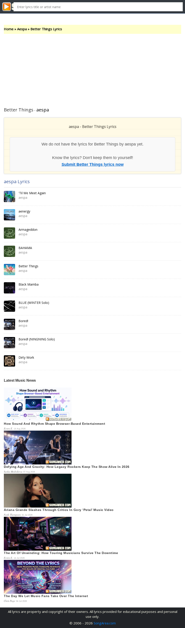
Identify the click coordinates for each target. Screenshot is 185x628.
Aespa (22, 29)
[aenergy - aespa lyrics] (9, 214)
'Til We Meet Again (32, 193)
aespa (42, 110)
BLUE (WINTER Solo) (33, 302)
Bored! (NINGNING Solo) (36, 339)
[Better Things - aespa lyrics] (9, 269)
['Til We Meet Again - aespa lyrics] (9, 196)
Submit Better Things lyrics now (93, 164)
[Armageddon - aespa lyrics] (9, 233)
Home (9, 29)
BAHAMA (25, 248)
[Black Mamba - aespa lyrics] (9, 287)
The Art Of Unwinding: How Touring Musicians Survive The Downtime (61, 553)
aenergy (24, 211)
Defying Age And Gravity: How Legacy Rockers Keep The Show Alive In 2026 (67, 467)
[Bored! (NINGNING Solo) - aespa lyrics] (9, 342)
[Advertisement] (92, 67)
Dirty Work (26, 357)
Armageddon (27, 229)
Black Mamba (28, 284)
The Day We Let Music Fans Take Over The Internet (46, 596)
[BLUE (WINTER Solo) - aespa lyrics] (9, 306)
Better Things (28, 266)
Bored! (23, 321)
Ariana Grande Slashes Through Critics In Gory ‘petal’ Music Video (59, 510)
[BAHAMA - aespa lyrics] (9, 251)
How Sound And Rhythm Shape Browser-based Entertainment (54, 423)
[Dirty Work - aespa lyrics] (9, 361)
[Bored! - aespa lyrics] (9, 324)
